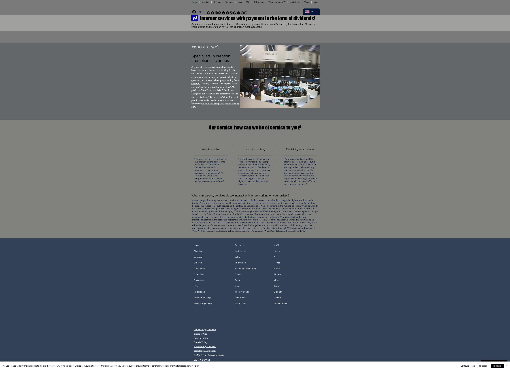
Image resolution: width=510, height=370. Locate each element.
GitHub (211, 77)
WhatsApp (269, 231)
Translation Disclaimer (205, 350)
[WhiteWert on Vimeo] (234, 12)
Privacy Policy (201, 338)
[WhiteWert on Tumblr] (227, 12)
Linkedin (301, 231)
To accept (497, 365)
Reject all (483, 365)
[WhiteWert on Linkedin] (223, 12)
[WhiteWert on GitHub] (245, 12)
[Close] (506, 366)
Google (202, 87)
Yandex (215, 87)
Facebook (291, 231)
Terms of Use (200, 333)
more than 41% (218, 27)
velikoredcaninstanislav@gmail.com (245, 231)
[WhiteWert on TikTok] (231, 12)
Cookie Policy (201, 342)
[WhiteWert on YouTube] (208, 12)
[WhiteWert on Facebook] (212, 12)
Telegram (280, 231)
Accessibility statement (205, 346)
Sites (239, 24)
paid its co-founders (201, 100)
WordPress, (206, 90)
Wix (219, 90)
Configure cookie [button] (468, 365)
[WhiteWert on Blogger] (242, 12)
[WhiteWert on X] (219, 12)
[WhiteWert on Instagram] (216, 12)
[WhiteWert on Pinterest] (238, 12)
